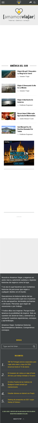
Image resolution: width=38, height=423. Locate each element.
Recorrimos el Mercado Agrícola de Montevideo (26, 114)
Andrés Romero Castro (27, 119)
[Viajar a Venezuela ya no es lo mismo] (9, 88)
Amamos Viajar (24, 76)
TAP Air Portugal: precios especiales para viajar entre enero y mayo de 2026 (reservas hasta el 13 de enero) (22, 364)
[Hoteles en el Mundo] (19, 165)
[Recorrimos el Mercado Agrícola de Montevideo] (9, 116)
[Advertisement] (19, 44)
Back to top (17, 419)
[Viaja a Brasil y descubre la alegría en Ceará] (9, 74)
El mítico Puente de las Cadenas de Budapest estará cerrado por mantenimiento (20, 384)
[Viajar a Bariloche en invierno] (9, 102)
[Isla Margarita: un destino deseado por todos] (9, 130)
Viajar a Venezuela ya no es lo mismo (26, 86)
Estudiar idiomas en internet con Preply (21, 393)
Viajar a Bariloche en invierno (25, 101)
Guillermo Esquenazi (26, 105)
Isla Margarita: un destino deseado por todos (25, 129)
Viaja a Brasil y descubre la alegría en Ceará (26, 72)
